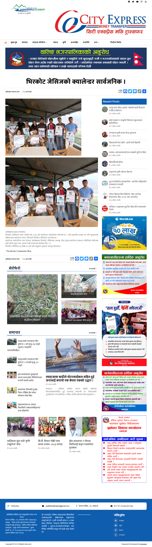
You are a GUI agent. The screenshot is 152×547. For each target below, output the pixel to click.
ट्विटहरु (121, 530)
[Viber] (142, 1)
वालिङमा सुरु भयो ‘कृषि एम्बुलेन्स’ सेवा (18, 443)
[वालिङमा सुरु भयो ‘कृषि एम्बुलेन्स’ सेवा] (21, 428)
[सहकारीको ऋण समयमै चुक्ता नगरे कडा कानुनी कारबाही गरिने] (79, 286)
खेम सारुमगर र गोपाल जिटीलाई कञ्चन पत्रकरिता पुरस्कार (81, 444)
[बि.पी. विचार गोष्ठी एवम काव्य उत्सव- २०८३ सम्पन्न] (52, 428)
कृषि (64, 42)
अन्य (95, 42)
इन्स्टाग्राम (122, 535)
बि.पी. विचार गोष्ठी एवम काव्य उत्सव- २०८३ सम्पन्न (50, 443)
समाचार (25, 42)
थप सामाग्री (92, 269)
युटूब (120, 525)
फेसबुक (121, 520)
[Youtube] (137, 1)
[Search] (146, 1)
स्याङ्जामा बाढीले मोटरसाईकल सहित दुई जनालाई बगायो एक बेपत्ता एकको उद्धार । (70, 378)
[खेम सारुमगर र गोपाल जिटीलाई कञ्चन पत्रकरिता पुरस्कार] (83, 428)
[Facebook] (129, 1)
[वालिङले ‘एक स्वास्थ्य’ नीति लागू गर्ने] (79, 312)
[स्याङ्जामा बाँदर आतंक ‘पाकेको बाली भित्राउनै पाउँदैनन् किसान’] (32, 299)
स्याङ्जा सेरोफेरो (38, 42)
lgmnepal (143, 544)
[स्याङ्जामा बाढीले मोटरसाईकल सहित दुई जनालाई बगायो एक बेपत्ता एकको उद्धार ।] (71, 356)
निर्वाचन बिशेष (115, 42)
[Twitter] (133, 1)
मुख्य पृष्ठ (14, 42)
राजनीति (86, 42)
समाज (55, 42)
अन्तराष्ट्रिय (74, 42)
